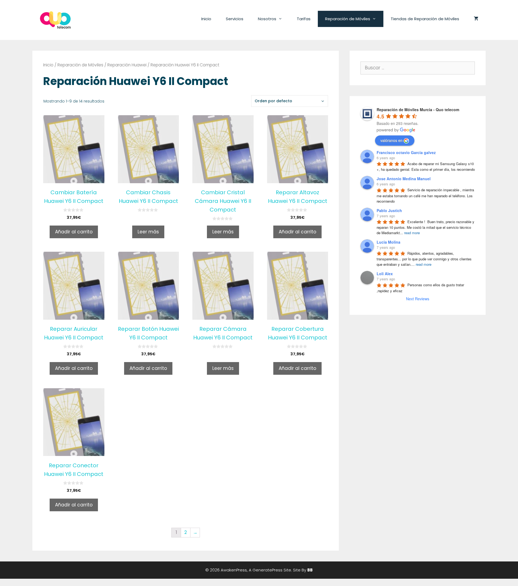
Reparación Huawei (126, 65)
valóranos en (391, 140)
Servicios (234, 19)
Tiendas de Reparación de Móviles (425, 19)
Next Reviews (417, 298)
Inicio (206, 19)
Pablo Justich (389, 210)
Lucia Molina (388, 242)
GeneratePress (267, 570)
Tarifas (304, 19)
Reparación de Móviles (347, 19)
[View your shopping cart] (476, 19)
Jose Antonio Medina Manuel (404, 178)
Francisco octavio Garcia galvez (406, 152)
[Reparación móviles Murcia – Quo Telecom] (55, 19)
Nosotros (267, 19)
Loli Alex (385, 273)
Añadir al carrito (74, 232)
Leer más (148, 232)
